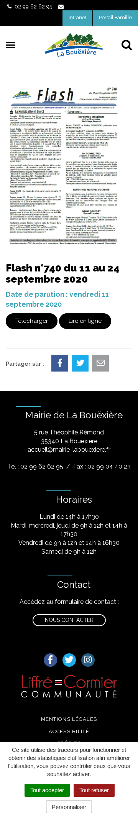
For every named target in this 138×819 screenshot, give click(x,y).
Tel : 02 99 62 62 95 (35, 466)
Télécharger (31, 320)
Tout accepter (47, 790)
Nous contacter (69, 620)
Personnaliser (69, 807)
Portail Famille (115, 17)
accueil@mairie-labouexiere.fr (69, 449)
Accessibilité (69, 731)
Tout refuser (94, 790)
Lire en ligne (85, 320)
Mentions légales (69, 719)
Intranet (77, 17)
